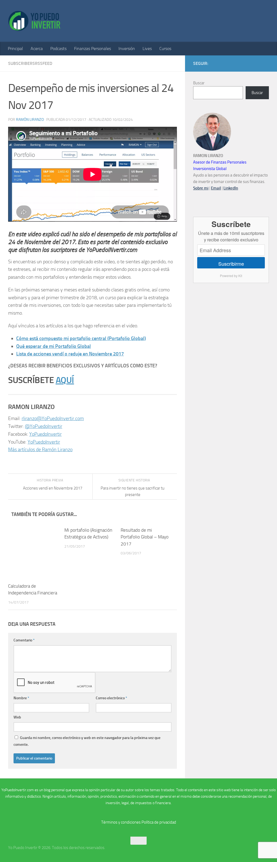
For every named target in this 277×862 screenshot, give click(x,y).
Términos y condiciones (121, 822)
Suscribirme (231, 263)
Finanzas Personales (92, 48)
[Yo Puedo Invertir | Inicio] (34, 21)
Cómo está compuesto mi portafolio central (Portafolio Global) (81, 338)
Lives (147, 48)
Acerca (37, 48)
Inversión (126, 48)
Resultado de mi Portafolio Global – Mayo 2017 (145, 537)
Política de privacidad (158, 822)
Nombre (21, 698)
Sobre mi (201, 188)
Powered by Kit (231, 275)
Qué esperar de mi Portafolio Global (53, 346)
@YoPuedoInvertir (43, 426)
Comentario (24, 640)
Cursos (165, 48)
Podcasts (58, 48)
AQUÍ (65, 380)
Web (17, 717)
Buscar (199, 83)
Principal (15, 48)
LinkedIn (230, 188)
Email (216, 188)
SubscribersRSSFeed (30, 63)
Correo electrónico (111, 698)
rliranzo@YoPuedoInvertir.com (53, 418)
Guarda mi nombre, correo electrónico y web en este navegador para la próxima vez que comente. (87, 741)
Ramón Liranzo (30, 119)
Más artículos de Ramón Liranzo (40, 449)
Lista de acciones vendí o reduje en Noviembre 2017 (70, 354)
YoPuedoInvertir (45, 434)
